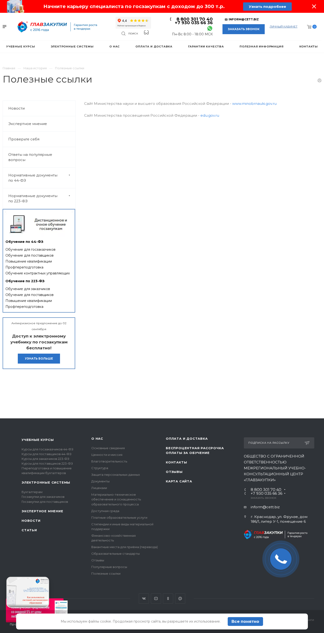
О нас (97, 438)
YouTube (156, 598)
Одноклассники (168, 598)
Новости (16, 108)
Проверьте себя (23, 139)
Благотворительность (109, 461)
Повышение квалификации (28, 261)
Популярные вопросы (109, 567)
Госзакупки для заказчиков (43, 497)
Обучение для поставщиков (29, 255)
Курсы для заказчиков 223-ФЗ (45, 459)
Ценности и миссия (106, 455)
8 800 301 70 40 (194, 19)
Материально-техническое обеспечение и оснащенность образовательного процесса (116, 499)
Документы (100, 481)
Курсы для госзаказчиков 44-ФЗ (47, 449)
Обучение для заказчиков (27, 289)
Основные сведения (108, 448)
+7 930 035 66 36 (194, 22)
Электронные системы (46, 482)
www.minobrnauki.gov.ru (254, 103)
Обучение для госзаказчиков (30, 249)
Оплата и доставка (187, 438)
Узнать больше (39, 358)
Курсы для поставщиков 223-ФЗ (47, 463)
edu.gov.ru (209, 115)
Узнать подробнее (267, 6)
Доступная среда (105, 511)
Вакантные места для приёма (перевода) (124, 547)
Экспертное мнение (27, 123)
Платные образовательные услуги (119, 517)
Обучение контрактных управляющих (37, 273)
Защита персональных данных (115, 474)
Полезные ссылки (105, 573)
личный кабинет (283, 26)
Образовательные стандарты (115, 553)
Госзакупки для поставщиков (45, 502)
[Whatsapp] (210, 28)
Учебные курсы (38, 440)
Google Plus (180, 598)
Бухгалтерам (32, 492)
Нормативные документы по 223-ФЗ (32, 198)
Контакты (176, 462)
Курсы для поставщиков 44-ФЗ (46, 454)
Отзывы (97, 560)
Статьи (29, 530)
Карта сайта (179, 481)
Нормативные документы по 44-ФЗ (32, 178)
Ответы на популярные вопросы (30, 157)
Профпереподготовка (24, 267)
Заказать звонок (243, 29)
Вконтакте (144, 598)
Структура (99, 468)
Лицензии (99, 488)
